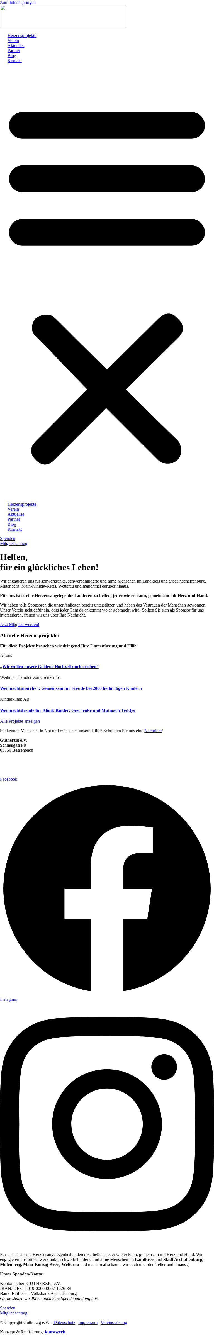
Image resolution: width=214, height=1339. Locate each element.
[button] (107, 282)
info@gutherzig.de (22, 769)
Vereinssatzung (114, 1322)
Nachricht (153, 730)
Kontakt (15, 60)
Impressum (88, 1322)
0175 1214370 (19, 764)
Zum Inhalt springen (18, 2)
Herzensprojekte (22, 35)
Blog (12, 55)
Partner (14, 50)
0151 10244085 (20, 759)
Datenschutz (64, 1322)
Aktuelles (16, 45)
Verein (13, 40)
